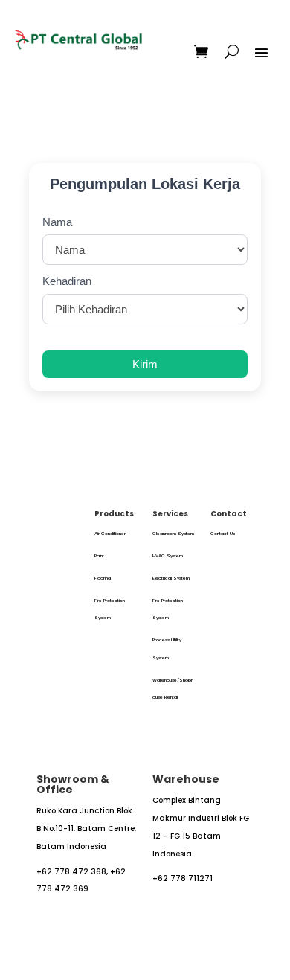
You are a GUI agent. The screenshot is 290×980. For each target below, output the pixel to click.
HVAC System (167, 556)
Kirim (145, 364)
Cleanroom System (173, 534)
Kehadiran (66, 281)
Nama (57, 222)
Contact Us (222, 534)
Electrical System (171, 578)
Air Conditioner (110, 534)
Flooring (102, 578)
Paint (99, 556)
